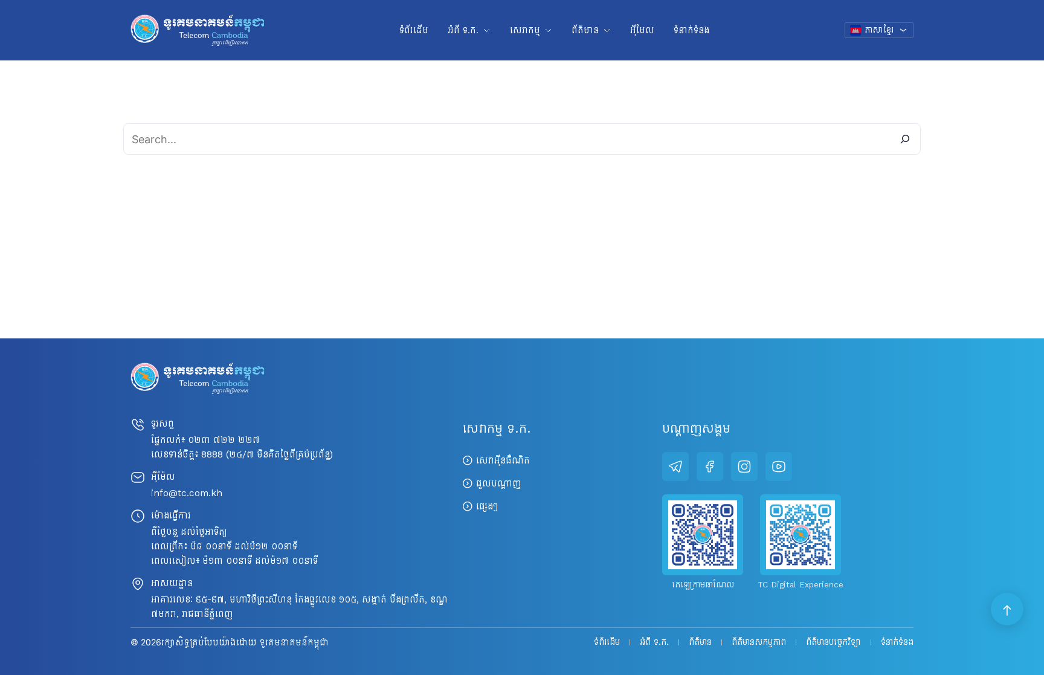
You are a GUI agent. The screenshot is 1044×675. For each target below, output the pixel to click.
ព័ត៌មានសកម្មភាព (759, 642)
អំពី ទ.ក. (654, 642)
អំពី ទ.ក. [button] (463, 30)
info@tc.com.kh (186, 493)
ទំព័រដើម (413, 30)
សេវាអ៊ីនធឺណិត (503, 460)
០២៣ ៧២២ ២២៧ (224, 439)
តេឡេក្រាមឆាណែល (703, 585)
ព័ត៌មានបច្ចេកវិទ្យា (833, 642)
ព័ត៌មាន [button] (585, 30)
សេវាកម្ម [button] (525, 30)
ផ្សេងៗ (487, 506)
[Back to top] (1008, 610)
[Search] (905, 139)
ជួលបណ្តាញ (498, 483)
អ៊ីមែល (642, 30)
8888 (212, 454)
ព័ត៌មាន (700, 642)
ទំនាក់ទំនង (691, 30)
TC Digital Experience (800, 585)
